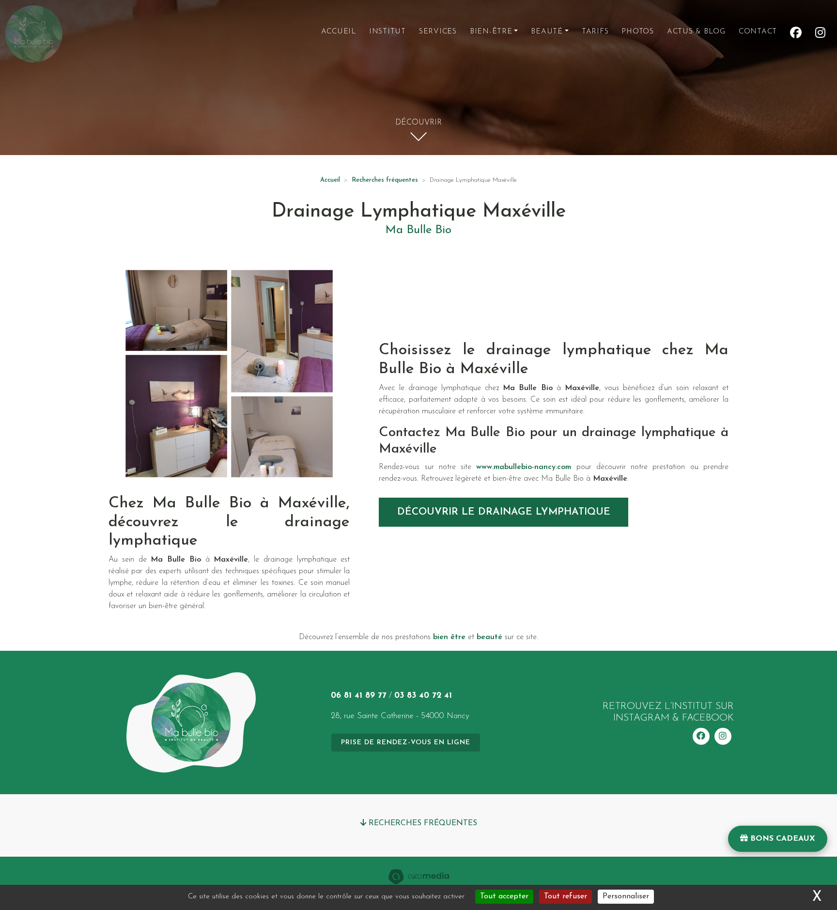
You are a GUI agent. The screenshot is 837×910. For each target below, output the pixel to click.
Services (438, 31)
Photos (637, 31)
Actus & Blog (696, 31)
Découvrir (418, 122)
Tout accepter (504, 896)
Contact (758, 31)
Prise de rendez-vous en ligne (405, 742)
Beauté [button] (547, 31)
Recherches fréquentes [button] (421, 823)
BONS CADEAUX (781, 839)
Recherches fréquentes (385, 180)
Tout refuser (565, 896)
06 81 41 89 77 (359, 695)
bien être (449, 637)
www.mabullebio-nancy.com (523, 467)
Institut (387, 31)
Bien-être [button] (491, 31)
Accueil (338, 31)
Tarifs (595, 31)
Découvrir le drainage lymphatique (503, 512)
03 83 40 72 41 (423, 695)
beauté (489, 637)
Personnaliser (626, 896)
